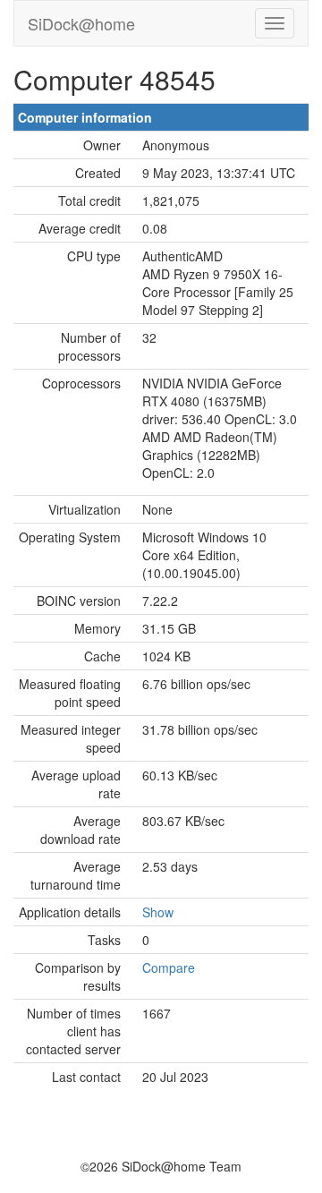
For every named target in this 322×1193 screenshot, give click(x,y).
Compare (168, 967)
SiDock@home (81, 23)
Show (158, 912)
